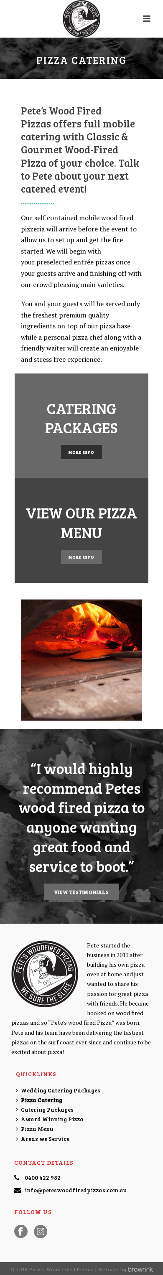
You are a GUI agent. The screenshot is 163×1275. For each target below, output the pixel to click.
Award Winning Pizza (52, 1119)
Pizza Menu (37, 1129)
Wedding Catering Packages (60, 1090)
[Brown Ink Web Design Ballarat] (140, 1269)
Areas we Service (45, 1139)
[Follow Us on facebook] (21, 1232)
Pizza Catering (41, 1100)
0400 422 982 (43, 1177)
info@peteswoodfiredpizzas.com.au (76, 1190)
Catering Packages (47, 1109)
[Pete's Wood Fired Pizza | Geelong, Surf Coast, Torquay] (81, 19)
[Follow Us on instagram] (40, 1232)
